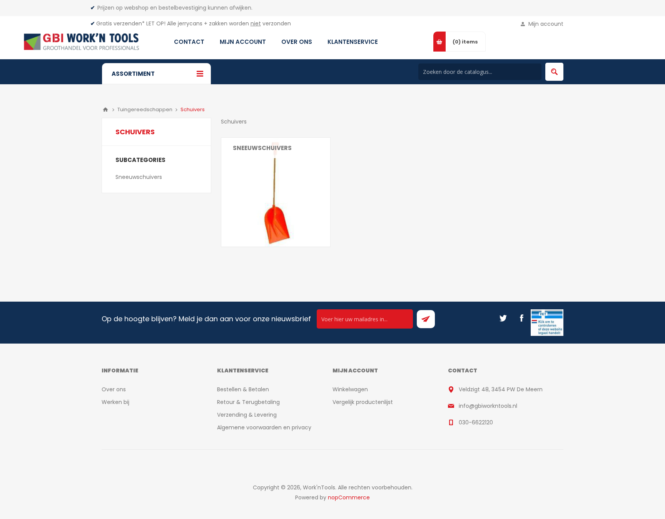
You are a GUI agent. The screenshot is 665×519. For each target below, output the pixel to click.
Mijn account (545, 24)
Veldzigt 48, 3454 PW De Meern (501, 389)
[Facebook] (521, 318)
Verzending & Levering (247, 415)
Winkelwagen (350, 389)
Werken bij (115, 402)
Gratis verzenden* (120, 23)
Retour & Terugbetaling (248, 402)
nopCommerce (349, 497)
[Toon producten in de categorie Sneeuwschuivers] (275, 192)
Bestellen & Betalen (243, 389)
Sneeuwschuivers (262, 148)
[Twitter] (503, 318)
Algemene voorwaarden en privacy (264, 427)
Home (105, 109)
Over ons (114, 389)
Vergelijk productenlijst (362, 402)
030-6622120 (476, 422)
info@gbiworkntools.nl (488, 406)
